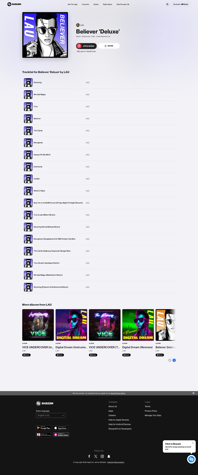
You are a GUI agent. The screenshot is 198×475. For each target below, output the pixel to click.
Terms (147, 406)
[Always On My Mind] (99, 155)
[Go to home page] (44, 405)
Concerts (85, 4)
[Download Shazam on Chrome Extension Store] (43, 434)
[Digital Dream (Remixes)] (138, 332)
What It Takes (39, 191)
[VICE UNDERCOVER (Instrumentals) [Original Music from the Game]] (38, 332)
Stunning (37, 82)
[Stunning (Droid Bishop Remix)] (99, 227)
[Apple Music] (26, 355)
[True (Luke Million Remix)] (99, 215)
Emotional (38, 167)
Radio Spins (107, 4)
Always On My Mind (42, 154)
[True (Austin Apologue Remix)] (99, 263)
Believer (37, 118)
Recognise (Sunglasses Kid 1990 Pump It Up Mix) (54, 239)
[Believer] (99, 119)
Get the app (72, 4)
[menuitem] (73, 4)
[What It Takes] (99, 191)
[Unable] (99, 179)
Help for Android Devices (120, 424)
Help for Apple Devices (119, 419)
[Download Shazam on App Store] (60, 427)
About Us (113, 406)
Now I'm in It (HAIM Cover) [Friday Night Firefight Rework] (58, 203)
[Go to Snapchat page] (108, 456)
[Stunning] (99, 83)
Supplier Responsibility (115, 462)
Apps (111, 411)
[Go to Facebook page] (89, 456)
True (36, 106)
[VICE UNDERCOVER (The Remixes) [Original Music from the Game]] (105, 332)
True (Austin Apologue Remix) (46, 263)
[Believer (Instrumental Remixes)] (171, 332)
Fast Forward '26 (123, 4)
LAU (87, 82)
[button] (193, 443)
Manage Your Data (153, 415)
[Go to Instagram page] (102, 456)
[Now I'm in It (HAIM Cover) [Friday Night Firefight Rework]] (99, 203)
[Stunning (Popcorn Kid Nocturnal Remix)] (99, 287)
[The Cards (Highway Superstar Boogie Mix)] (99, 251)
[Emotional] (99, 167)
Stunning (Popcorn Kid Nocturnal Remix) (51, 287)
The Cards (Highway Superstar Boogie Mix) (52, 251)
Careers (112, 415)
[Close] (195, 392)
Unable (37, 179)
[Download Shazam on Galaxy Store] (61, 434)
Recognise (38, 142)
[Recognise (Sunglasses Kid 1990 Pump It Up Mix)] (99, 239)
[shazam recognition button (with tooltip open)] (191, 459)
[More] (163, 82)
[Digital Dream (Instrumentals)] (71, 332)
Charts (96, 4)
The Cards (38, 130)
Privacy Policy (151, 411)
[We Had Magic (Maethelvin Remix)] (99, 275)
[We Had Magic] (99, 95)
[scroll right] (174, 360)
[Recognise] (99, 143)
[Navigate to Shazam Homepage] (14, 4)
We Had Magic (40, 94)
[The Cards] (99, 131)
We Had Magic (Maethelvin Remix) (48, 275)
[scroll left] (169, 360)
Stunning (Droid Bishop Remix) (47, 227)
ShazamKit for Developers (120, 428)
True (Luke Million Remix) (44, 215)
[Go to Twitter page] (95, 456)
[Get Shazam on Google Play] (43, 427)
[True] (99, 107)
